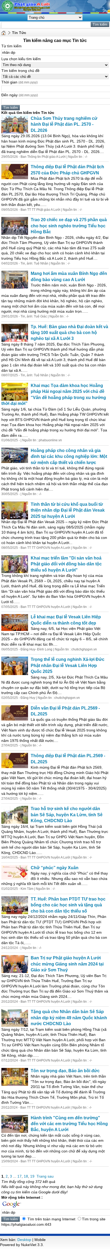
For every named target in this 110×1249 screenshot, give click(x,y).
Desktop (24, 1239)
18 (26, 1176)
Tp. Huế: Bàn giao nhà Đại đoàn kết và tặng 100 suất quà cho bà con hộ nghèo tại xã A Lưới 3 (69, 332)
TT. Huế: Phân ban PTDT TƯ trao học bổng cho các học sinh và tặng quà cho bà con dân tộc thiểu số (68, 905)
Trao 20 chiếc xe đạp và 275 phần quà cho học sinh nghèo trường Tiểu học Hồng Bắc (69, 225)
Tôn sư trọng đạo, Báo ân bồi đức (65, 1070)
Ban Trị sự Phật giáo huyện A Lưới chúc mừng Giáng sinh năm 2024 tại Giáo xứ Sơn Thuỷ (67, 964)
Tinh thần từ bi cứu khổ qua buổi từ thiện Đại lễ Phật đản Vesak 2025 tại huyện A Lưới (68, 510)
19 (32, 1176)
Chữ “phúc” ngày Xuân (54, 867)
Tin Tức (19, 32)
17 (19, 1176)
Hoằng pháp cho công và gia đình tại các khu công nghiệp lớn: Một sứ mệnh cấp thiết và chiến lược (69, 456)
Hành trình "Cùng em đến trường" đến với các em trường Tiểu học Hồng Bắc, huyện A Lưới (69, 1124)
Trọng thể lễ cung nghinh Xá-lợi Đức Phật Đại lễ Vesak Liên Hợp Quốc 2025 (67, 665)
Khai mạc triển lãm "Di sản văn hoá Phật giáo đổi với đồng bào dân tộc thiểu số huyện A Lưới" (66, 564)
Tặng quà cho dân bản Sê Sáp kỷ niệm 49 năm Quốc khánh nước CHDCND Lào (69, 1017)
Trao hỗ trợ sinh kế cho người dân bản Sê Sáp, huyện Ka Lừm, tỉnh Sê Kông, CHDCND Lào (67, 814)
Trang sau (45, 1176)
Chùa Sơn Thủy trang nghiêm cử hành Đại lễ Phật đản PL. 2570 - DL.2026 (64, 124)
